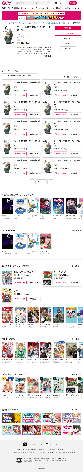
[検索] (48, 3)
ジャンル (51, 8)
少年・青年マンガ (22, 37)
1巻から (68, 77)
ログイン (63, 3)
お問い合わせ (43, 449)
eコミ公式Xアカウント (33, 444)
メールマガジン (55, 444)
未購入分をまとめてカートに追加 (20, 75)
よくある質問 (32, 449)
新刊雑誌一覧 (18, 8)
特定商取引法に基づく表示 (65, 452)
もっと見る (75, 230)
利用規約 (61, 449)
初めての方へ (21, 449)
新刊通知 (68, 43)
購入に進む (67, 28)
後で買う (68, 48)
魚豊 (18, 34)
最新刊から (77, 77)
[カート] (56, 3)
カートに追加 (69, 33)
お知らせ (53, 449)
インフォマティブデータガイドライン (39, 452)
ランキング (29, 8)
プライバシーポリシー (16, 452)
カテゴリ (74, 8)
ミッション (41, 8)
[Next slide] (79, 206)
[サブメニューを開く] (79, 3)
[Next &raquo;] (51, 181)
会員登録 (73, 3)
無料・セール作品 (64, 8)
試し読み (69, 39)
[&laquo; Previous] (32, 181)
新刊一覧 (7, 8)
